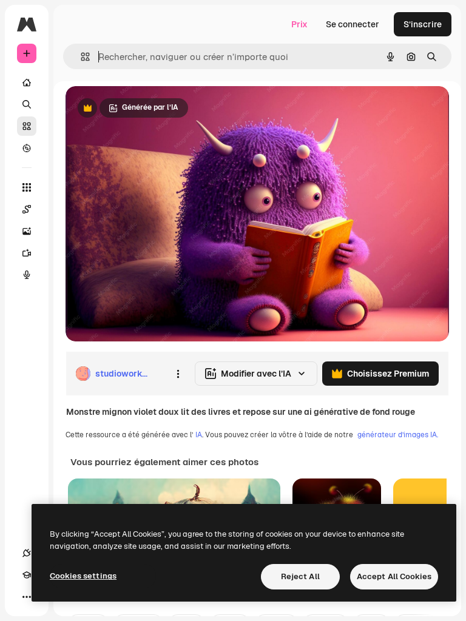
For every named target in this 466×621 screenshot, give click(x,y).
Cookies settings (83, 576)
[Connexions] (26, 553)
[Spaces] (26, 209)
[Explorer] (26, 148)
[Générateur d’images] (26, 231)
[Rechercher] (26, 104)
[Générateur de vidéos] (26, 253)
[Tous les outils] (26, 187)
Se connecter (352, 24)
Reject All (300, 576)
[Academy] (26, 575)
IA (198, 435)
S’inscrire (423, 24)
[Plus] (26, 596)
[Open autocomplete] (80, 56)
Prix (299, 24)
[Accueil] (26, 82)
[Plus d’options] (178, 373)
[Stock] (26, 126)
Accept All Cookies (394, 576)
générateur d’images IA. (397, 435)
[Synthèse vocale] (26, 274)
